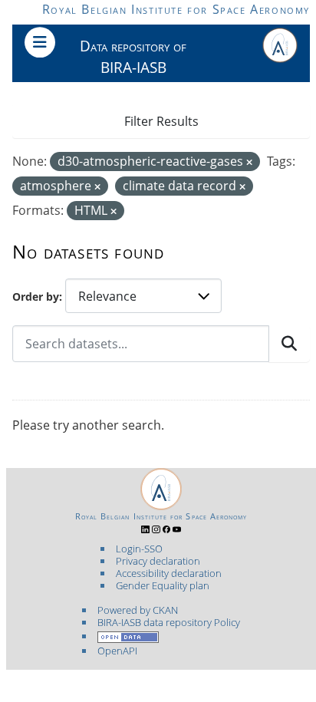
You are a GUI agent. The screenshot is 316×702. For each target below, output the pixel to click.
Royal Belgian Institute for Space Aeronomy (176, 9)
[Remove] (249, 162)
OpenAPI (117, 651)
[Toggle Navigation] (39, 42)
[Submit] (289, 343)
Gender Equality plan (162, 585)
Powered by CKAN (137, 610)
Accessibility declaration (169, 573)
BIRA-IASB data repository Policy (168, 622)
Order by (35, 296)
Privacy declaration (158, 561)
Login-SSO (139, 548)
